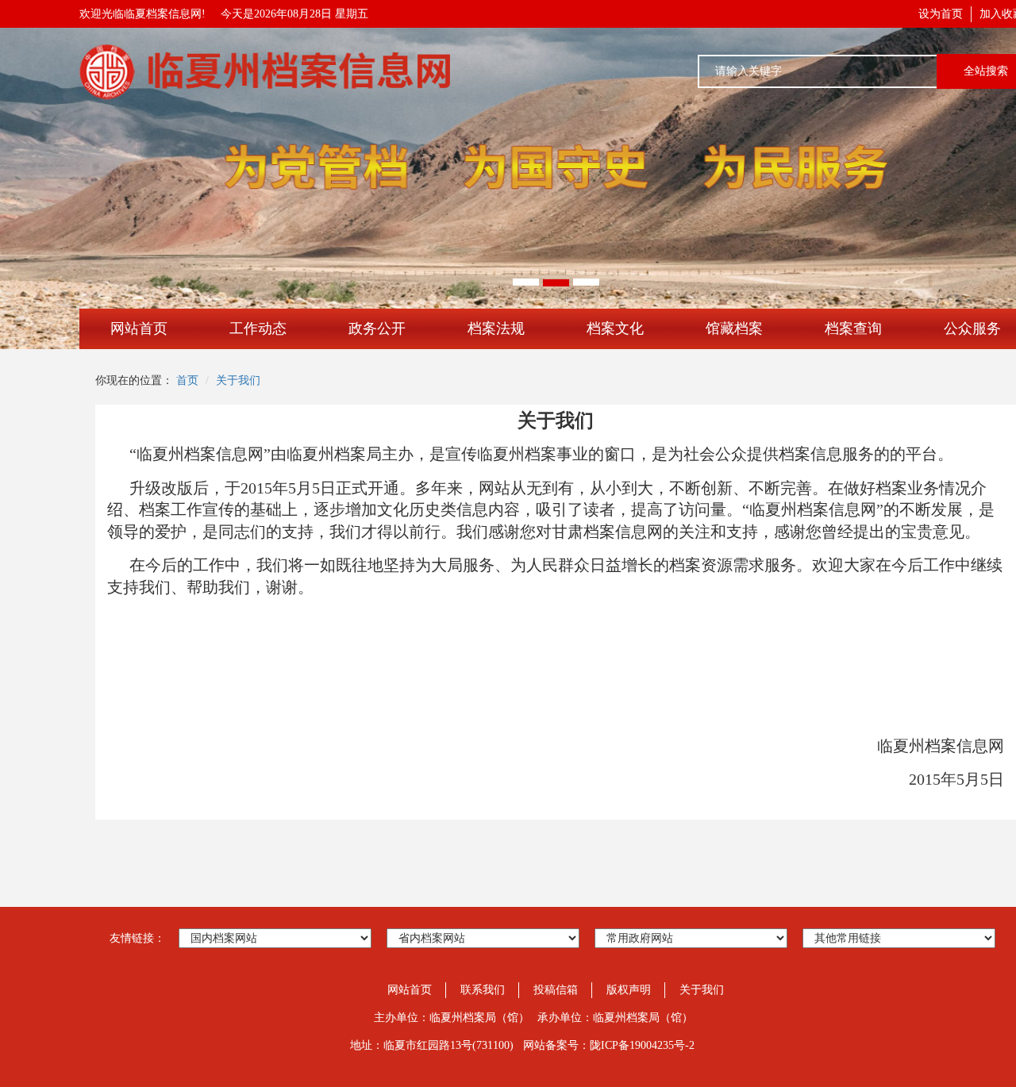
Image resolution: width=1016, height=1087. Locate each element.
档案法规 (496, 328)
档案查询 (853, 328)
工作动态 (258, 328)
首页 (187, 380)
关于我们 (238, 380)
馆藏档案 (734, 328)
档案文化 (615, 328)
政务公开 (377, 328)
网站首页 (138, 328)
